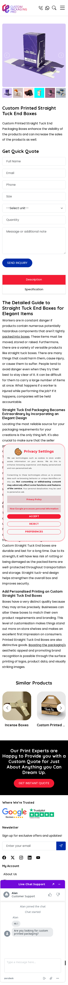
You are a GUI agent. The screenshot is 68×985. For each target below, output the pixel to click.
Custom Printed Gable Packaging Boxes (51, 725)
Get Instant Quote (34, 783)
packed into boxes (16, 336)
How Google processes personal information (34, 509)
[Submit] (61, 846)
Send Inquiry (17, 263)
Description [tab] (34, 279)
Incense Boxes (17, 725)
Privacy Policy (34, 499)
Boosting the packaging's (47, 645)
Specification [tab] (34, 289)
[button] (61, 708)
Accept (34, 516)
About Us (10, 874)
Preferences (34, 531)
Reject (34, 523)
